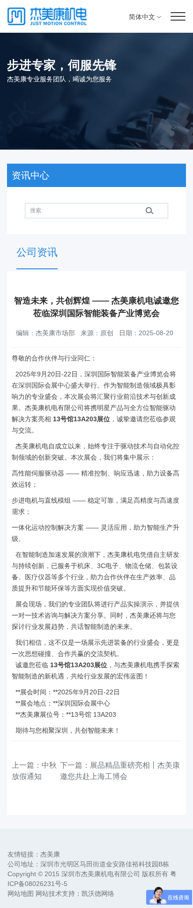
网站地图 (20, 893)
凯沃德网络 (98, 893)
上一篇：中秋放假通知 (34, 770)
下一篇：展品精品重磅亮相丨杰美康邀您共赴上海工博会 (120, 770)
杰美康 (50, 854)
